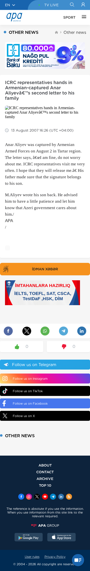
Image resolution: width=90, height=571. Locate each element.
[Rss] (69, 497)
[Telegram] (53, 497)
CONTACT (45, 472)
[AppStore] (61, 537)
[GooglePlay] (28, 537)
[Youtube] (45, 497)
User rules (32, 557)
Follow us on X (24, 416)
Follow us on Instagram (30, 379)
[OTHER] (82, 17)
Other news (75, 32)
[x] (37, 497)
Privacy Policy (55, 557)
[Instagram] (29, 497)
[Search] (72, 4)
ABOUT (45, 465)
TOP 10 (45, 485)
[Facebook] (21, 497)
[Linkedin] (61, 497)
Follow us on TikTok (28, 391)
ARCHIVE (45, 478)
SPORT (69, 17)
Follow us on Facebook (30, 403)
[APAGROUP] (45, 525)
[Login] (83, 4)
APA (9, 220)
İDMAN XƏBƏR (45, 269)
